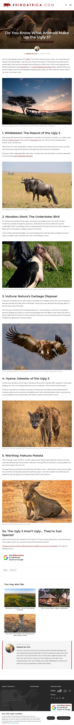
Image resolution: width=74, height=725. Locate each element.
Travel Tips (33, 695)
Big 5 (28, 59)
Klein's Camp (14, 140)
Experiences (33, 691)
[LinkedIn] (57, 698)
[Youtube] (63, 698)
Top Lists (24, 42)
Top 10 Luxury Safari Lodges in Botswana (54, 608)
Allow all (51, 718)
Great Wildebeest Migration (42, 67)
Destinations (33, 690)
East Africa (24, 67)
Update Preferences (64, 718)
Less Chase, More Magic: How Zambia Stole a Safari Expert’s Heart (20, 634)
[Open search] (66, 4)
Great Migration (46, 42)
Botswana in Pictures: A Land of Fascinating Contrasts (20, 609)
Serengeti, (34, 140)
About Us (32, 697)
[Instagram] (60, 698)
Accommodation (34, 693)
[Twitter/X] (54, 698)
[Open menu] (70, 5)
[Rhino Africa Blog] (28, 5)
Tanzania (34, 42)
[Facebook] (51, 698)
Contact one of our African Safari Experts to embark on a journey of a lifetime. (30, 546)
